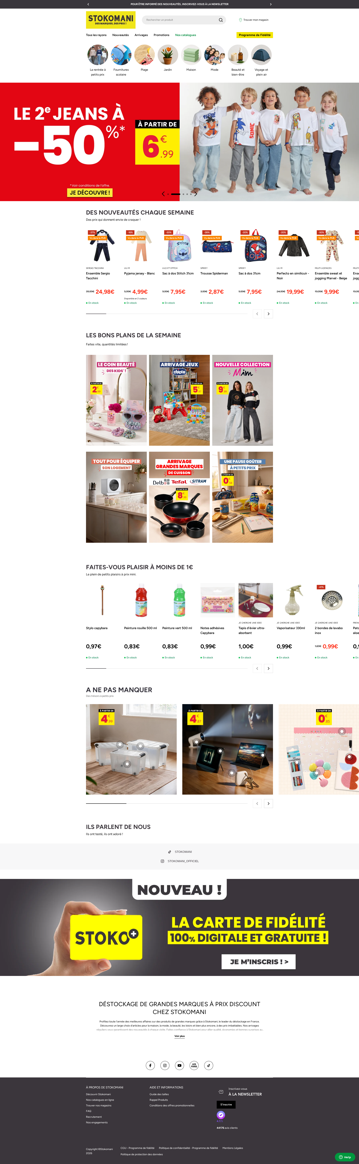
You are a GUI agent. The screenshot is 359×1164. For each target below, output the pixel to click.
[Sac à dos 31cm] (256, 245)
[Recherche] (221, 20)
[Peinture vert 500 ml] (179, 600)
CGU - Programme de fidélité (137, 1148)
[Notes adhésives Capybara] (217, 600)
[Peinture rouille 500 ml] (141, 600)
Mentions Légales (233, 1148)
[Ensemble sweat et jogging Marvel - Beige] (332, 245)
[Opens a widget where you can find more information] (345, 1157)
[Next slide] (195, 194)
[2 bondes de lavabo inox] (332, 600)
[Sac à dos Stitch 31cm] (179, 245)
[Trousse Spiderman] (217, 245)
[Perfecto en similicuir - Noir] (294, 245)
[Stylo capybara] (103, 600)
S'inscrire (226, 1104)
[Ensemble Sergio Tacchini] (103, 245)
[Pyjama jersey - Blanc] (141, 245)
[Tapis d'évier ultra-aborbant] (256, 600)
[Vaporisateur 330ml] (294, 600)
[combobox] (184, 19)
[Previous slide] (163, 194)
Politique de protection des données (142, 1154)
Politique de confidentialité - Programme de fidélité (188, 1148)
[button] (88, 4)
